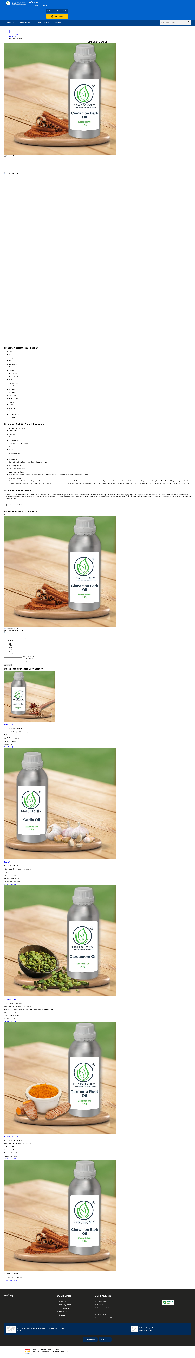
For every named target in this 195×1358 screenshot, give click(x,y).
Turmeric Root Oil (11, 1136)
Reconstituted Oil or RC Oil (105, 1318)
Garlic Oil (8, 862)
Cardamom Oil (10, 999)
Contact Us (58, 22)
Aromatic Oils (13, 35)
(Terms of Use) (54, 1349)
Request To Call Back (11, 1280)
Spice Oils (12, 37)
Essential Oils (101, 1304)
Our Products (43, 22)
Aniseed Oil (8, 725)
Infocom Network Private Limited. (59, 1351)
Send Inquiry (58, 16)
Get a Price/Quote (10, 747)
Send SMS (106, 1339)
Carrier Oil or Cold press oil (105, 1308)
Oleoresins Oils (102, 1314)
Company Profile (27, 22)
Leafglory (38, 3)
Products (12, 33)
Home (11, 31)
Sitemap (62, 1315)
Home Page (10, 22)
